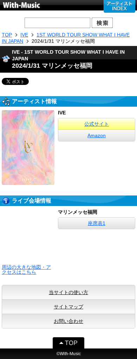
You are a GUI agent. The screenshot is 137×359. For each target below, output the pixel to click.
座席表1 (96, 223)
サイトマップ (68, 307)
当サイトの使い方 (68, 292)
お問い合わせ (68, 321)
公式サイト (96, 124)
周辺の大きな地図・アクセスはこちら (26, 269)
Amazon (96, 135)
